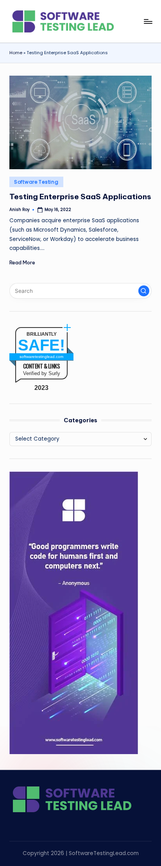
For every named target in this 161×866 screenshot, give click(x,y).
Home (15, 53)
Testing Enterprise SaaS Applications (80, 196)
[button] (143, 290)
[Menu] (148, 21)
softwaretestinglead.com (41, 356)
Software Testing (36, 182)
